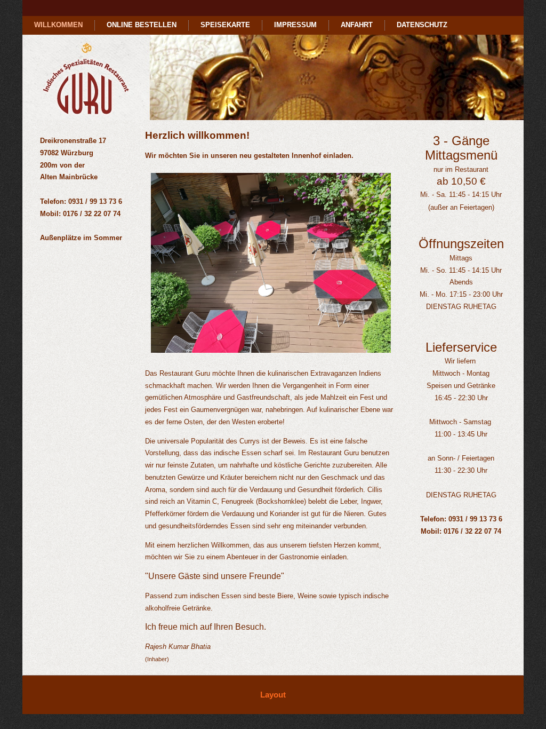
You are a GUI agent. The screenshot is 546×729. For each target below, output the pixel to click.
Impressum (295, 25)
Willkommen (58, 25)
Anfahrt (357, 25)
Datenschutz (422, 25)
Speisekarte (225, 25)
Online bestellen (141, 25)
